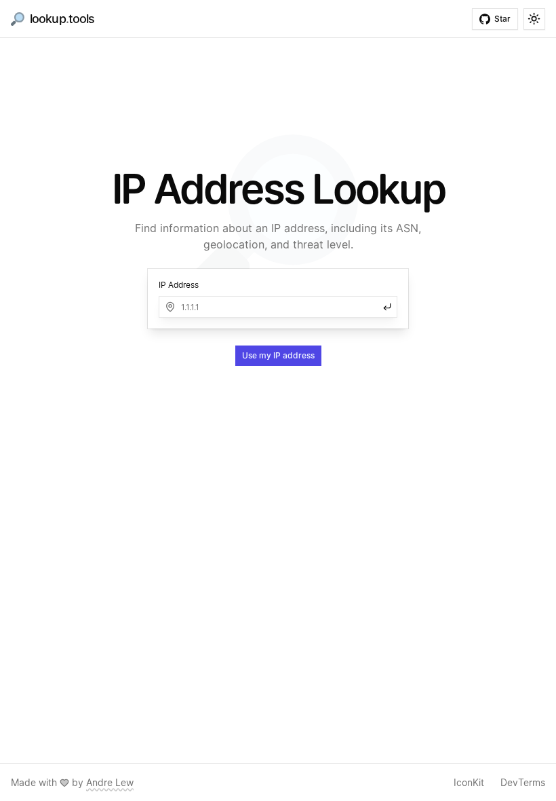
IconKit (469, 782)
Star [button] (502, 19)
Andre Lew (110, 782)
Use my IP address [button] (278, 355)
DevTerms (522, 782)
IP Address (179, 285)
